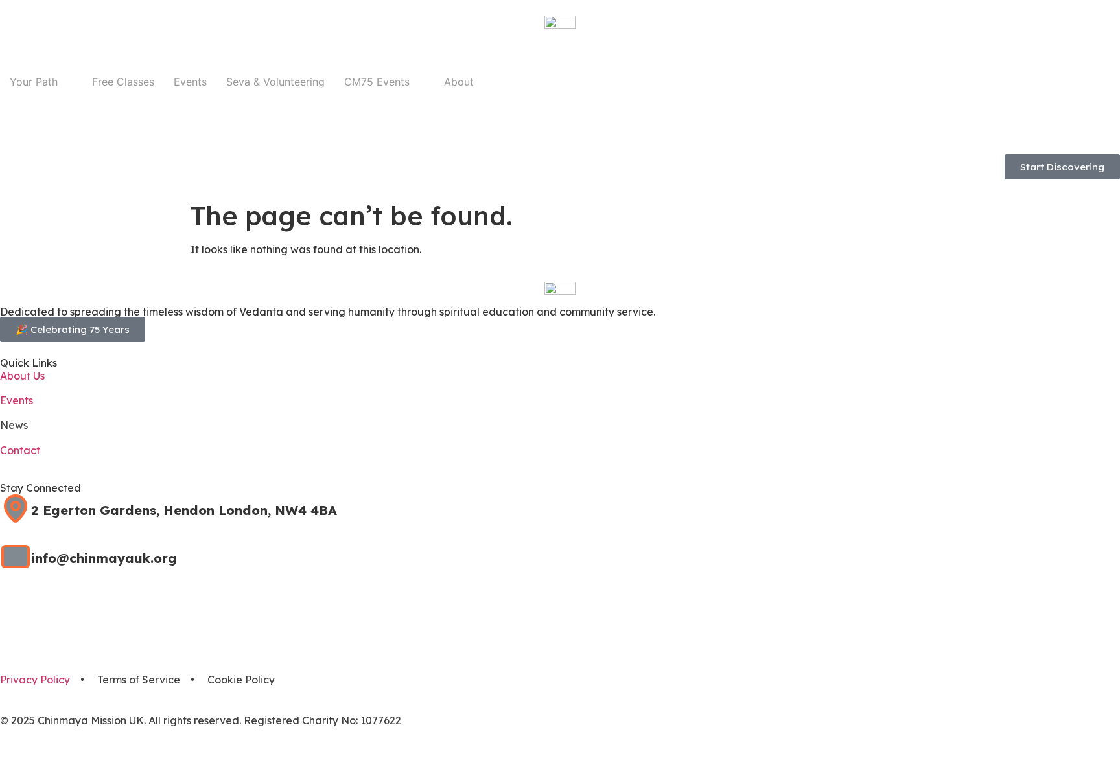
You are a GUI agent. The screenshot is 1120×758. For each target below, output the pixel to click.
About (459, 81)
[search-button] (5, 129)
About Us (22, 375)
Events (190, 81)
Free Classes (123, 81)
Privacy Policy (35, 679)
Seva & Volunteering (275, 81)
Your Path (34, 81)
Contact (20, 450)
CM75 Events (377, 81)
